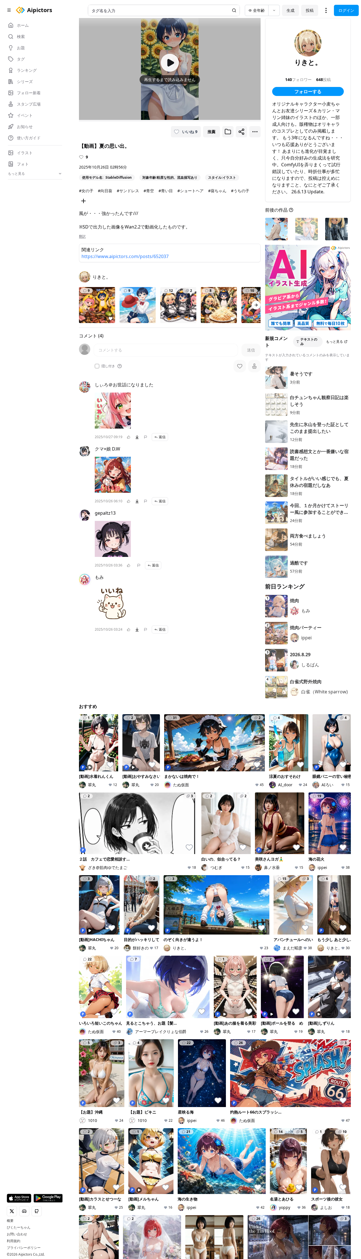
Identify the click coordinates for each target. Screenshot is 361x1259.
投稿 (310, 10)
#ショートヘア (190, 190)
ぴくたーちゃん (18, 1227)
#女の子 (86, 190)
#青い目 (166, 190)
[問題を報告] (145, 437)
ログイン (346, 10)
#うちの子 (240, 190)
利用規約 (13, 1241)
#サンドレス (128, 190)
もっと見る (334, 341)
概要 (10, 1220)
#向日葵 (105, 190)
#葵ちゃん (217, 190)
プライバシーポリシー (24, 1247)
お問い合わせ (17, 1234)
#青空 (149, 190)
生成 (290, 10)
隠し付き (108, 366)
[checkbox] (97, 366)
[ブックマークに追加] (228, 131)
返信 (162, 436)
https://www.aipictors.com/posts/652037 (125, 256)
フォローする (308, 91)
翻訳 (82, 236)
